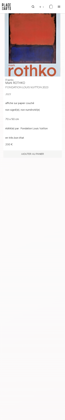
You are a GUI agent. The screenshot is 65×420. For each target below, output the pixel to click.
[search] (33, 6)
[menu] (59, 6)
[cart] (51, 6)
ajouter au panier (32, 154)
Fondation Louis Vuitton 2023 (26, 87)
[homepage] (6, 6)
